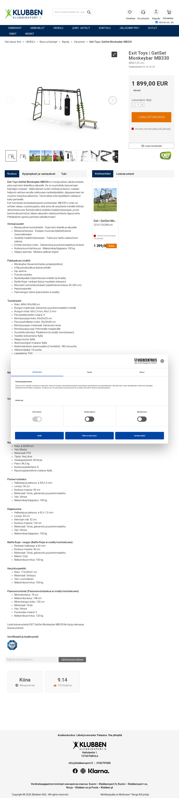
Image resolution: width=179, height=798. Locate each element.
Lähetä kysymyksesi (72, 659)
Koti (19, 41)
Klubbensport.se (137, 784)
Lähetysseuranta (86, 735)
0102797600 (103, 763)
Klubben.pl (107, 787)
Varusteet (79, 41)
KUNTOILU (105, 28)
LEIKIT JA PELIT (81, 28)
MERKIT (29, 33)
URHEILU (58, 28)
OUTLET (152, 28)
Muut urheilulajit (48, 41)
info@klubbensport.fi (81, 763)
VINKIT (13, 33)
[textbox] (32, 659)
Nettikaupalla (108, 794)
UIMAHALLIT (37, 28)
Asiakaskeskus (66, 735)
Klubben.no (81, 787)
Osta (151, 117)
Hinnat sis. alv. (166, 22)
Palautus (102, 735)
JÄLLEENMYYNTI (129, 28)
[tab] (12, 173)
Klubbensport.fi (108, 784)
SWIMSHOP (15, 28)
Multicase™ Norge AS (130, 794)
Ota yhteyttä (115, 735)
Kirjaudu (156, 12)
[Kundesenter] (143, 12)
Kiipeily (65, 41)
